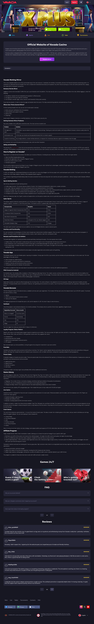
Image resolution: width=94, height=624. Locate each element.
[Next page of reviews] (52, 589)
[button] (92, 18)
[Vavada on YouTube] (88, 606)
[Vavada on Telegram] (81, 2)
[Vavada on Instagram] (81, 606)
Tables (16, 600)
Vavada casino (15, 147)
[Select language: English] (88, 2)
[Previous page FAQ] (42, 515)
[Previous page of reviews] (42, 589)
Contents (32, 600)
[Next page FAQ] (52, 515)
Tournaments (24, 600)
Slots (6, 600)
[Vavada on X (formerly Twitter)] (84, 606)
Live (11, 600)
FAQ (39, 600)
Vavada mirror (47, 59)
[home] (9, 2)
